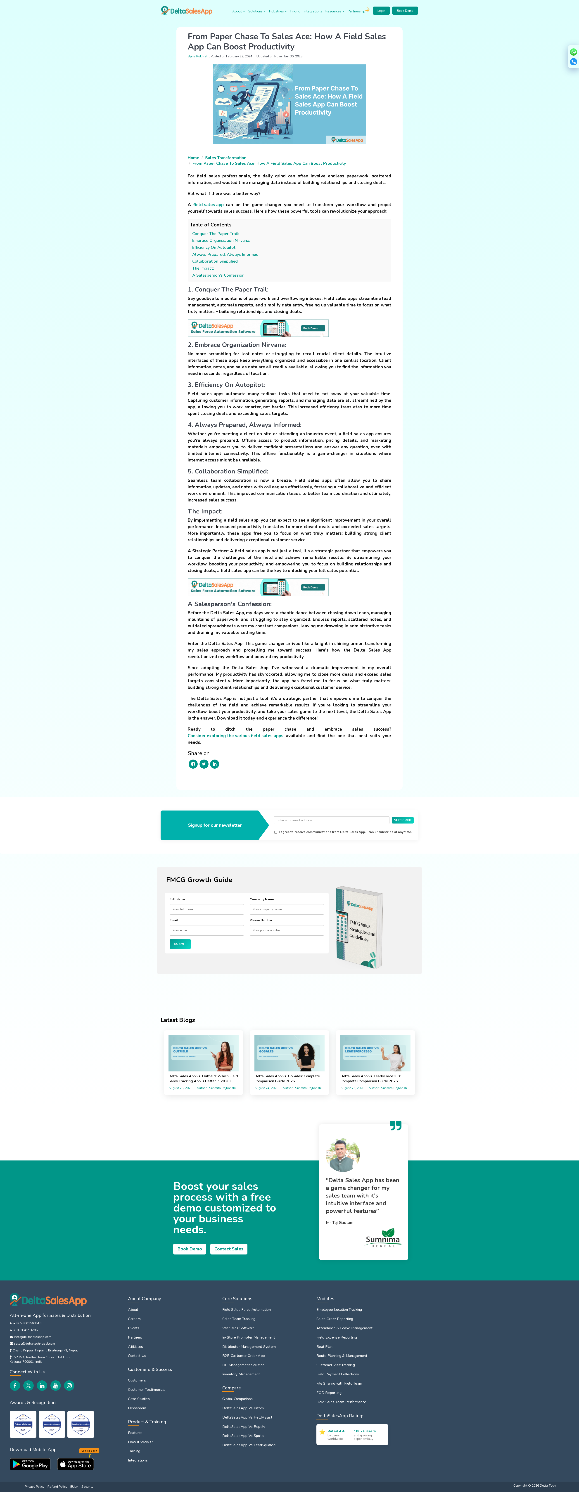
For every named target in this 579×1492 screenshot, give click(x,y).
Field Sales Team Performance (341, 1402)
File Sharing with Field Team (339, 1383)
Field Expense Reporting (336, 1337)
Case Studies (139, 1398)
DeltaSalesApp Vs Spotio (243, 1435)
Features (135, 1432)
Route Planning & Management (341, 1355)
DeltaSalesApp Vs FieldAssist (247, 1417)
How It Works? (140, 1442)
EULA (74, 1487)
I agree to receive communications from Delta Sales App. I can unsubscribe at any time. (345, 832)
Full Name (177, 899)
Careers (134, 1318)
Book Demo (405, 11)
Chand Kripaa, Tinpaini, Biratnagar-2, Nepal (45, 1350)
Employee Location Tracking (339, 1309)
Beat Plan (324, 1346)
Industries (277, 11)
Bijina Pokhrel (197, 56)
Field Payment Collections (337, 1374)
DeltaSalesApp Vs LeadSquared (248, 1445)
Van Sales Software (238, 1328)
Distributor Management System (249, 1346)
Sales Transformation (225, 157)
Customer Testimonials (146, 1389)
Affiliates (135, 1346)
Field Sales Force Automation (246, 1309)
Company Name (262, 899)
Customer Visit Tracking (335, 1365)
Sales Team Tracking (239, 1318)
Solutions (255, 11)
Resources (333, 11)
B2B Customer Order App (243, 1355)
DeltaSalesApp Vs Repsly (243, 1426)
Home (193, 157)
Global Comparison (237, 1398)
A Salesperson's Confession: (218, 275)
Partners (135, 1337)
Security (87, 1487)
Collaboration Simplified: (215, 261)
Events (134, 1328)
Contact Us (137, 1355)
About (237, 11)
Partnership (356, 11)
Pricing (295, 11)
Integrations (313, 11)
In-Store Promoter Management (248, 1337)
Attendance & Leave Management (344, 1328)
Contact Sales (228, 1249)
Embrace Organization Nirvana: (221, 240)
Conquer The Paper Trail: (215, 233)
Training (134, 1451)
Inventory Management (241, 1374)
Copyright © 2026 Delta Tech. (534, 1485)
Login (381, 11)
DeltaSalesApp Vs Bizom (243, 1408)
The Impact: (203, 268)
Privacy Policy (34, 1487)
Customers (137, 1380)
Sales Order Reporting (334, 1318)
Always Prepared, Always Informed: (225, 254)
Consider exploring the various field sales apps (235, 736)
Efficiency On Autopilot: (214, 247)
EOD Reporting (329, 1392)
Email (174, 920)
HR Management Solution (243, 1365)
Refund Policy (57, 1487)
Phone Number (261, 920)
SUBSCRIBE (403, 820)
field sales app (208, 205)
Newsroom (137, 1408)
